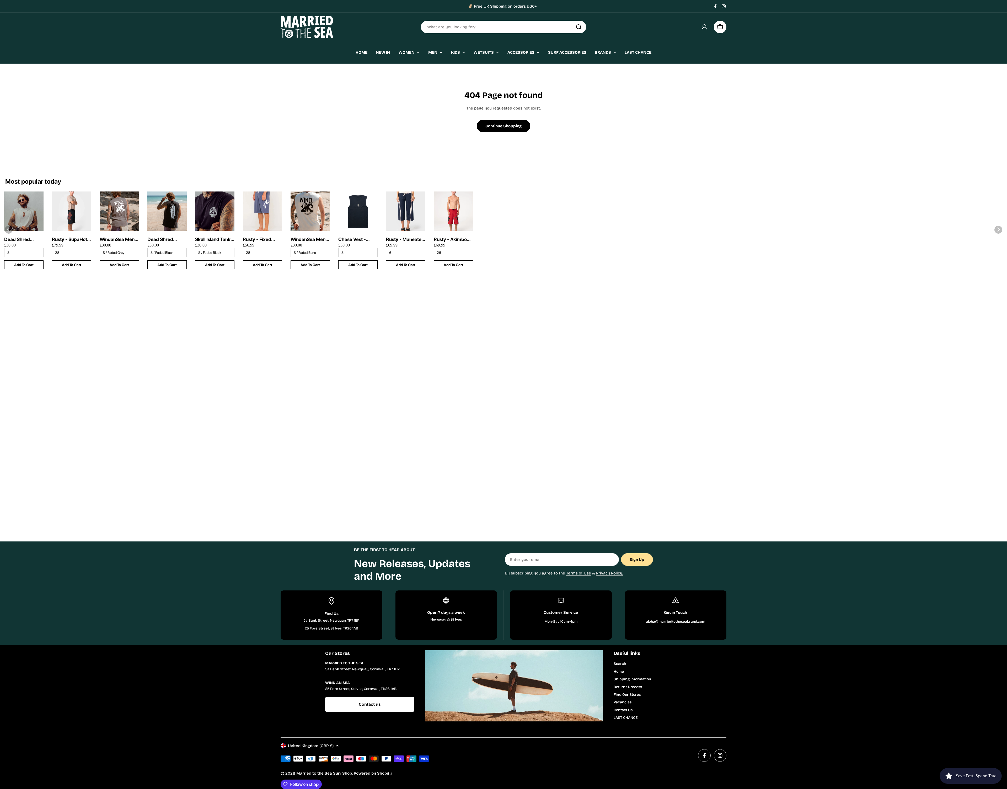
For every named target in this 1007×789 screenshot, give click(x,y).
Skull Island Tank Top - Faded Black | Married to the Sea (214, 240)
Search (620, 663)
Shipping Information (632, 679)
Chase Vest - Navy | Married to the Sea (357, 240)
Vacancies (622, 702)
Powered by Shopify (373, 773)
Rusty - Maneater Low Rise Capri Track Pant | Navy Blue (405, 240)
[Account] (704, 27)
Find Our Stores (627, 694)
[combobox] (503, 27)
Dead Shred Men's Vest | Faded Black (160, 240)
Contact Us (623, 710)
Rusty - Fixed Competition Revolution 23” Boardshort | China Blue (259, 240)
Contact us (370, 704)
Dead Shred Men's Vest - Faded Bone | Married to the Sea (19, 240)
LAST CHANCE (626, 717)
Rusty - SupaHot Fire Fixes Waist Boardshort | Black (69, 240)
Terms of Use (578, 573)
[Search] (579, 27)
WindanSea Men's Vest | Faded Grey (119, 240)
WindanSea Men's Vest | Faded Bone (310, 240)
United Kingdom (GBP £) (311, 745)
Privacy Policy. (609, 573)
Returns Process (628, 687)
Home (619, 671)
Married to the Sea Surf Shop (324, 773)
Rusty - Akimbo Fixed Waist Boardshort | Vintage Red (450, 240)
